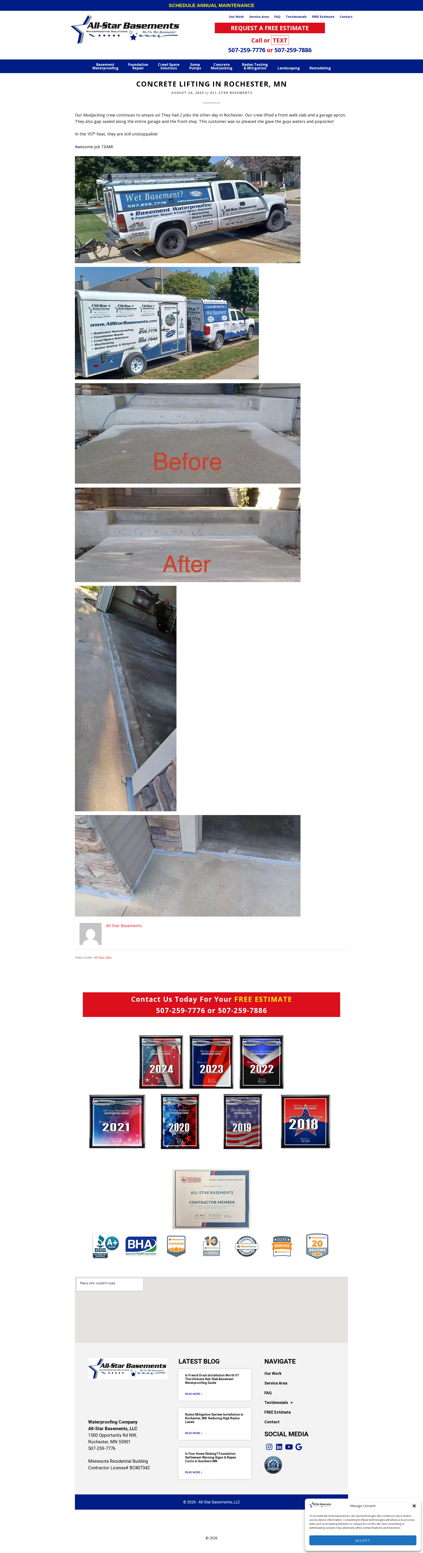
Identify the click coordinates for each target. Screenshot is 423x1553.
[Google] (299, 1447)
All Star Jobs (102, 957)
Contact (272, 1422)
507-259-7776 (247, 50)
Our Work (273, 1373)
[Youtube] (289, 1447)
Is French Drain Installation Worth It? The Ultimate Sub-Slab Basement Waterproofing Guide (212, 1379)
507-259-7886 (293, 50)
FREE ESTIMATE (263, 999)
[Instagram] (269, 1447)
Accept (362, 1540)
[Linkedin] (279, 1447)
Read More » (193, 1394)
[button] (414, 1506)
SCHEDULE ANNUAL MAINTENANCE (211, 5)
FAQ (268, 1392)
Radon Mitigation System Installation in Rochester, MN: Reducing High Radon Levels (214, 1418)
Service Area (275, 1383)
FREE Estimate (277, 1412)
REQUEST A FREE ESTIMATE (270, 28)
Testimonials (276, 1402)
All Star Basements (125, 29)
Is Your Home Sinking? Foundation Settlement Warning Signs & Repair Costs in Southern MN (210, 1457)
